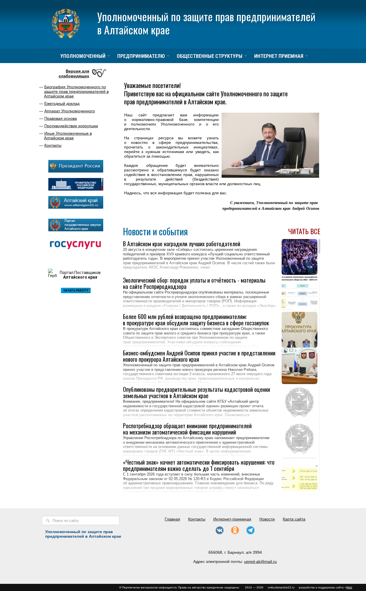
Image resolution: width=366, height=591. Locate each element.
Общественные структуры (209, 56)
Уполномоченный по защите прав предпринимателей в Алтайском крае (206, 23)
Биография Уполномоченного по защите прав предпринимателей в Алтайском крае (76, 91)
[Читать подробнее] (200, 267)
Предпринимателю (141, 56)
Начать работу (75, 290)
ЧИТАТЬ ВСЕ (304, 231)
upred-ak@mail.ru (260, 561)
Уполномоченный (83, 56)
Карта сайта (294, 519)
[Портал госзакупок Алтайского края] (75, 230)
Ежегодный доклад (61, 103)
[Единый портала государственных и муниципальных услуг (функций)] (75, 250)
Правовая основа (60, 118)
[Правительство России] (75, 189)
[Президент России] (75, 171)
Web (349, 587)
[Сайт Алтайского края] (75, 207)
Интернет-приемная (232, 519)
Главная (172, 519)
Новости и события (155, 231)
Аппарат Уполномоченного (69, 111)
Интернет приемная (278, 56)
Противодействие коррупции (71, 126)
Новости (267, 519)
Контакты (52, 145)
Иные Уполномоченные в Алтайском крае (68, 135)
